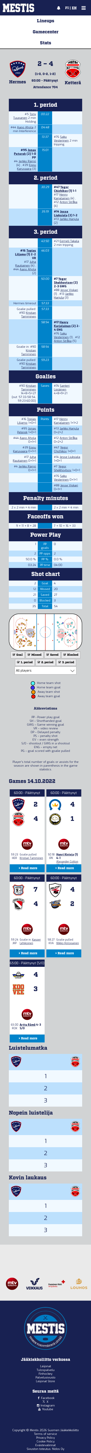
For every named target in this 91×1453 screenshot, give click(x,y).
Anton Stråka (68, 202)
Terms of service (45, 1434)
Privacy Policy (45, 1438)
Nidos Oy (58, 1449)
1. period (26, 662)
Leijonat (45, 1366)
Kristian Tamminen (28, 314)
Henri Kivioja (65, 854)
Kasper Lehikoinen (30, 941)
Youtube (47, 1409)
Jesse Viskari (69, 290)
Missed (36, 655)
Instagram (48, 1405)
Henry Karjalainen (62, 196)
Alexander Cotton (67, 861)
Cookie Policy (46, 1441)
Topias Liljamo (25, 252)
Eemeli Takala (69, 241)
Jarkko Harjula (69, 219)
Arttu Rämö (28, 1025)
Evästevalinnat (45, 1445)
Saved (54, 655)
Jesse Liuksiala (61, 213)
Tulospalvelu (46, 1370)
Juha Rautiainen (25, 263)
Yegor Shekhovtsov (63, 280)
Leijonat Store (45, 1381)
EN (74, 8)
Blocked (72, 655)
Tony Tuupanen (24, 116)
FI (67, 8)
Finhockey (45, 1374)
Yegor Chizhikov (61, 189)
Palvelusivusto (45, 1377)
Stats (45, 43)
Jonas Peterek (25, 152)
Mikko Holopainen (67, 943)
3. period (67, 662)
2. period (47, 662)
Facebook (47, 1398)
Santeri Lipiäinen (62, 387)
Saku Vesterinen (61, 138)
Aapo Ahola (25, 127)
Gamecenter (46, 32)
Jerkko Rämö (27, 161)
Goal (19, 655)
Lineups (45, 21)
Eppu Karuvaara (26, 167)
